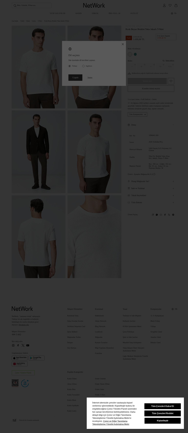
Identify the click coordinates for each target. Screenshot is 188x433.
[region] (135, 413)
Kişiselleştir (162, 421)
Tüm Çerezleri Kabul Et (162, 406)
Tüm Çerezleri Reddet (162, 413)
